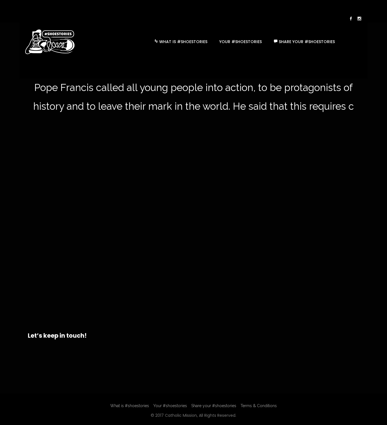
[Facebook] (350, 19)
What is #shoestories (182, 42)
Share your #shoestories (306, 42)
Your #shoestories (240, 42)
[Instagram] (359, 19)
